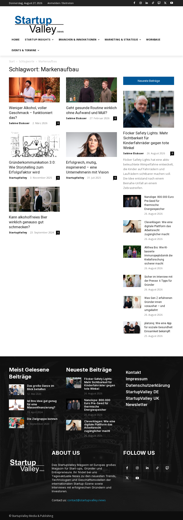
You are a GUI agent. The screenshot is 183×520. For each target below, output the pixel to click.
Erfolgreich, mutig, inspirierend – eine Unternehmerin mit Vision (87, 167)
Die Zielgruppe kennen (42, 419)
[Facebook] (134, 3)
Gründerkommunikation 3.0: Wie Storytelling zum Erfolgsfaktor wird (32, 167)
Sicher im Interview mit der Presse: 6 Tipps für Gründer (158, 280)
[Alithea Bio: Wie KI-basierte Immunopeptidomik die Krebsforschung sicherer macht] (132, 251)
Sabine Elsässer (19, 123)
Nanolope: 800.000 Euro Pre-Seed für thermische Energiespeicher (97, 404)
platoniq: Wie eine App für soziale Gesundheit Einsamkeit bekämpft (158, 327)
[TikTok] (153, 3)
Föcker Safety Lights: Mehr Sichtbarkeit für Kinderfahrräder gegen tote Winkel (99, 383)
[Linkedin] (146, 3)
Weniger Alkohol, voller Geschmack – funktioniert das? (30, 113)
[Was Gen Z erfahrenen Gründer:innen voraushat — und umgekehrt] (132, 302)
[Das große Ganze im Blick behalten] (16, 389)
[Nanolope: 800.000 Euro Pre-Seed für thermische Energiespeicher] (132, 201)
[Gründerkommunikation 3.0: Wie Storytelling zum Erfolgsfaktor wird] (34, 144)
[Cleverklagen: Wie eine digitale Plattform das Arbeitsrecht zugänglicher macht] (132, 226)
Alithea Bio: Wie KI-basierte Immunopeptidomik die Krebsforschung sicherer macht (158, 255)
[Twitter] (165, 3)
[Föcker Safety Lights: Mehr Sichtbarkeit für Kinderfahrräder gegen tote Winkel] (148, 109)
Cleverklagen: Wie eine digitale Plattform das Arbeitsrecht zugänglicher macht (99, 426)
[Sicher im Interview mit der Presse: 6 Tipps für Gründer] (132, 281)
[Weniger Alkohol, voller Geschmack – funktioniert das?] (34, 89)
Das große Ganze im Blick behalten (40, 387)
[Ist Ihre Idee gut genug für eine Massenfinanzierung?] (16, 405)
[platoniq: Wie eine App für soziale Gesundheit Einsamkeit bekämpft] (132, 327)
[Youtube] (171, 3)
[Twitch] (159, 3)
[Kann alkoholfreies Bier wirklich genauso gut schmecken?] (34, 199)
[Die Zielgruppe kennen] (16, 422)
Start (12, 61)
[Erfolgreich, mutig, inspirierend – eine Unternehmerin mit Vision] (91, 144)
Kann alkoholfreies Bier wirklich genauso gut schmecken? (28, 222)
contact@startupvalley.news (86, 500)
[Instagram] (140, 3)
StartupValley (18, 177)
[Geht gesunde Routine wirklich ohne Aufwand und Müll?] (91, 89)
